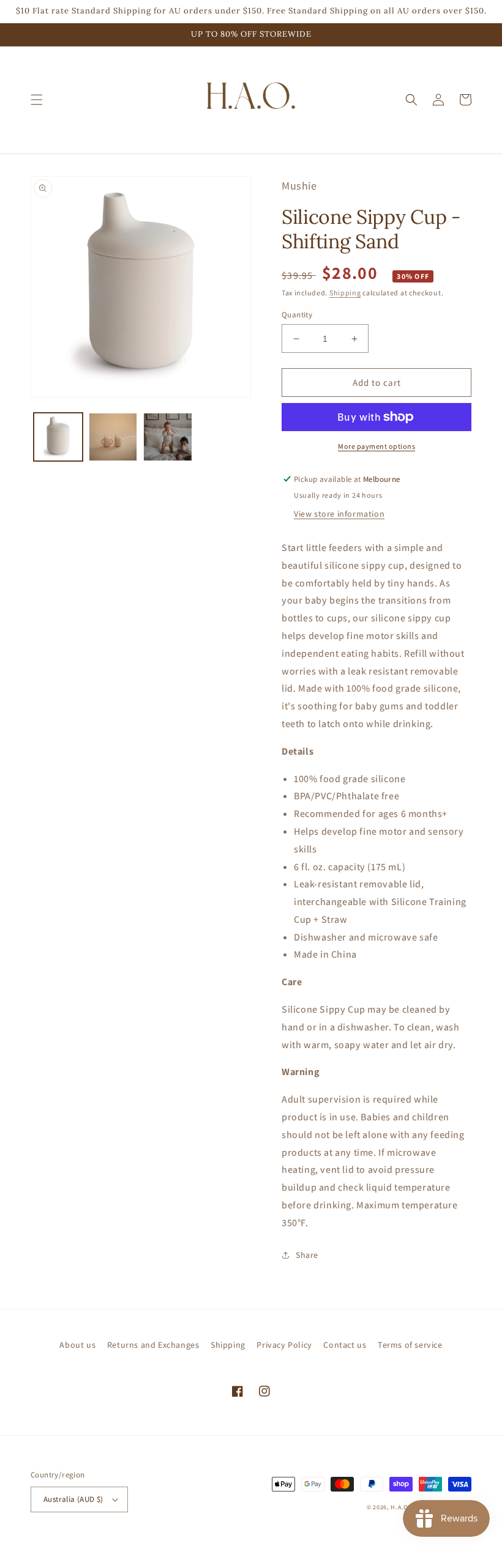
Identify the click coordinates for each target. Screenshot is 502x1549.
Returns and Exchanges (153, 1344)
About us (77, 1344)
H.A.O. (400, 1507)
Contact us (344, 1344)
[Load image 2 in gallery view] (113, 437)
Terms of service (410, 1344)
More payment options (376, 446)
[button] (36, 99)
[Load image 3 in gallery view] (167, 437)
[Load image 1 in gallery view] (58, 437)
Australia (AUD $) (73, 1499)
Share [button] (307, 1254)
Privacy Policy (284, 1344)
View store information (339, 513)
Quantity (297, 314)
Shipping (345, 292)
